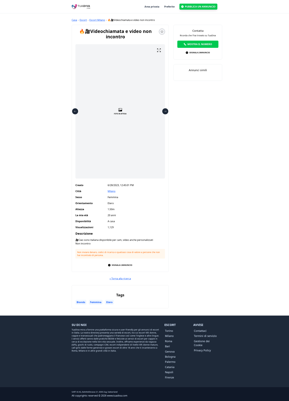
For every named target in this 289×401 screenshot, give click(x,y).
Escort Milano (97, 20)
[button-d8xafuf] (159, 50)
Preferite (169, 6)
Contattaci (200, 331)
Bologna (170, 356)
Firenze (169, 377)
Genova (170, 351)
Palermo (170, 362)
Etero (109, 302)
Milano (111, 191)
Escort (83, 20)
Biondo (81, 302)
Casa (74, 20)
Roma (168, 341)
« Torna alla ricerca (120, 278)
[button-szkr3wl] (162, 32)
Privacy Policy (202, 350)
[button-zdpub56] (75, 111)
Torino (169, 331)
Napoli (169, 372)
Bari (167, 346)
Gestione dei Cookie (202, 343)
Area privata (151, 6)
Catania (169, 367)
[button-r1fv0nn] (165, 111)
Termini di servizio (205, 336)
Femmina (95, 302)
